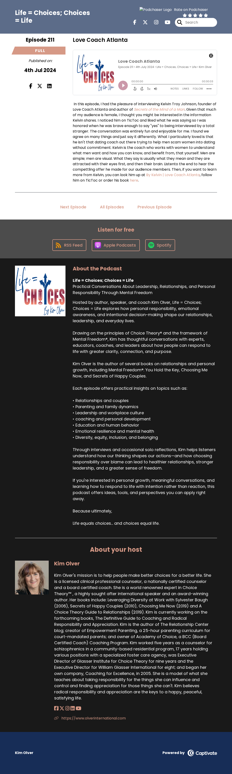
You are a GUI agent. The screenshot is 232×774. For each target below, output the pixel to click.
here (134, 180)
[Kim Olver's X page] (61, 708)
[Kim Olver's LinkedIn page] (72, 708)
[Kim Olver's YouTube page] (78, 708)
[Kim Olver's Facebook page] (56, 708)
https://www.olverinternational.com (93, 718)
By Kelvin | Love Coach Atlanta (173, 174)
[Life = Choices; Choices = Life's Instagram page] (153, 22)
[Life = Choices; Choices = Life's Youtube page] (164, 22)
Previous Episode (155, 207)
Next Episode (73, 207)
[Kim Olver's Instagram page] (67, 708)
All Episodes (112, 207)
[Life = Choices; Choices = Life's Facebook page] (134, 22)
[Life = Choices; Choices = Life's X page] (142, 22)
